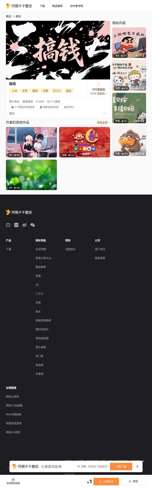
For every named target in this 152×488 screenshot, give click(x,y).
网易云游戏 (12, 396)
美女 (38, 311)
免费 (38, 275)
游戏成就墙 (42, 338)
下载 (42, 5)
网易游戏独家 (43, 320)
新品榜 (39, 364)
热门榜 (39, 356)
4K (37, 284)
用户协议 (100, 249)
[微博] (24, 225)
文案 (45, 90)
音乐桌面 (41, 347)
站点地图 (41, 249)
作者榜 (39, 373)
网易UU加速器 (14, 405)
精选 (8, 16)
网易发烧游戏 (14, 423)
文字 (24, 90)
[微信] (32, 225)
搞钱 (35, 90)
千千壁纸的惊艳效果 (22, 107)
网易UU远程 (13, 432)
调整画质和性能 (49, 107)
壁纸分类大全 (43, 257)
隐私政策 (100, 257)
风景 (38, 302)
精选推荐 (57, 5)
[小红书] (16, 225)
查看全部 (103, 122)
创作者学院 (76, 5)
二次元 (39, 293)
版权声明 (69, 107)
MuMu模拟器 (13, 414)
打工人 (57, 90)
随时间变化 (42, 329)
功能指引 (70, 249)
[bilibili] (8, 225)
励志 (68, 90)
